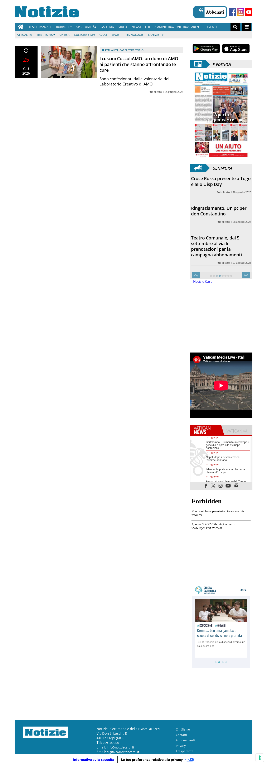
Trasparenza (184, 751)
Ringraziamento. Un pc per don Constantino (219, 211)
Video (122, 27)
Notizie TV (156, 35)
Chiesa (64, 35)
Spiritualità (85, 27)
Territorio (45, 35)
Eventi (212, 27)
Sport (116, 35)
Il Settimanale (40, 27)
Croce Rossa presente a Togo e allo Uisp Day (221, 181)
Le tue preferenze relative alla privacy (152, 759)
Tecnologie (134, 35)
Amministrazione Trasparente (178, 27)
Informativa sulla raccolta (93, 759)
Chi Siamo (183, 729)
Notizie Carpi (203, 281)
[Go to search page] (235, 27)
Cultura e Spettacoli (90, 35)
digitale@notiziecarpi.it (123, 752)
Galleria (107, 27)
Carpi (123, 50)
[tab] (205, 430)
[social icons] (206, 485)
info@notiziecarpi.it (120, 747)
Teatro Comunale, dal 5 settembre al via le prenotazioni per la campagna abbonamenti (216, 246)
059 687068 (111, 743)
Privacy (181, 746)
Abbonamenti (185, 740)
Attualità (24, 35)
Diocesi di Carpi (149, 729)
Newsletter (141, 27)
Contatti (181, 735)
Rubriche (63, 27)
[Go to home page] (21, 27)
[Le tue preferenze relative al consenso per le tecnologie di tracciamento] (260, 758)
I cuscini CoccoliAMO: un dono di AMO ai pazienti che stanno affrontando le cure (138, 64)
